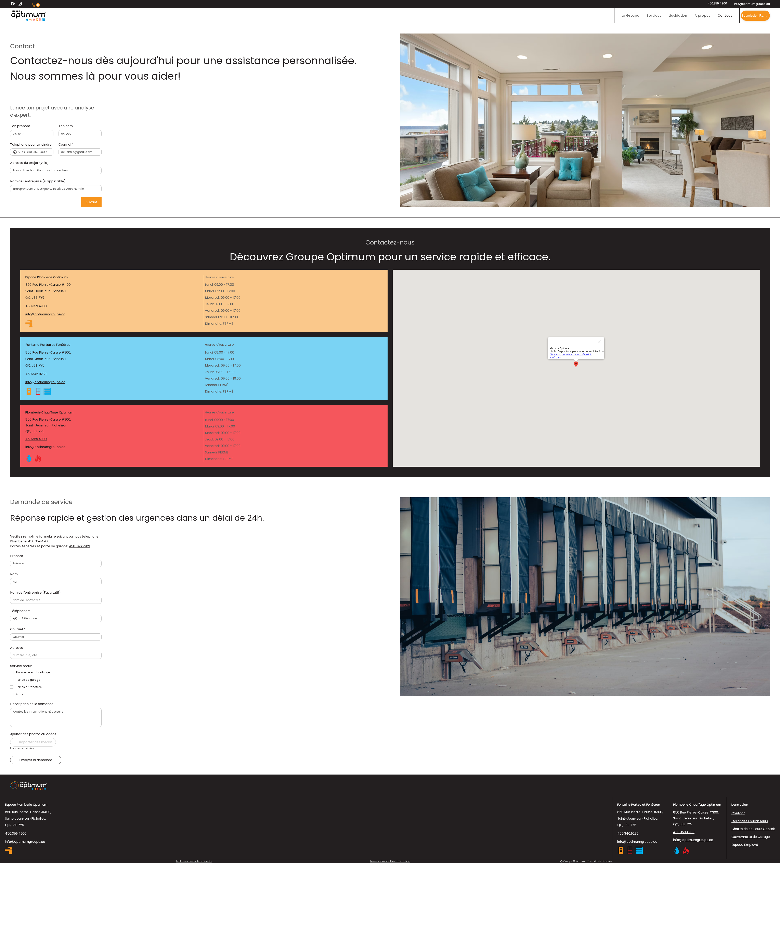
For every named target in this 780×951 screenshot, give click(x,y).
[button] (36, 5)
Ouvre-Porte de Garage (750, 836)
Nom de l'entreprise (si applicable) (38, 181)
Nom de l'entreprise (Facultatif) (35, 592)
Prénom (16, 556)
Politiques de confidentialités (194, 861)
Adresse (16, 648)
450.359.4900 (717, 3)
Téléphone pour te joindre (31, 144)
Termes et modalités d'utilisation (390, 861)
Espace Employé (744, 844)
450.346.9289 (36, 374)
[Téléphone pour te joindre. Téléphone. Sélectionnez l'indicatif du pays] (17, 152)
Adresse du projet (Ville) (29, 163)
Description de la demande (31, 704)
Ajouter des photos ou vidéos (33, 734)
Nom (14, 574)
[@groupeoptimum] (19, 3)
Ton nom (65, 126)
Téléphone (20, 611)
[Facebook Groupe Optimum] (12, 3)
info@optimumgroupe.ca (752, 4)
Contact (738, 813)
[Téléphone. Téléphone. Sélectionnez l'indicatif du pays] (17, 618)
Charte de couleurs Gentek (753, 829)
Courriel (66, 144)
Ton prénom (20, 126)
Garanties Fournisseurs (749, 821)
